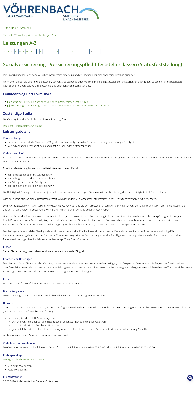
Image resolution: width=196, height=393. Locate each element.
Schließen (25, 27)
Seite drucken (10, 27)
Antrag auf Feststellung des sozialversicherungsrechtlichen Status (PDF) (49, 101)
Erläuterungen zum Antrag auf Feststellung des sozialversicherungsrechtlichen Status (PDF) (60, 105)
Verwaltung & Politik (26, 35)
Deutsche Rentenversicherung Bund (22, 125)
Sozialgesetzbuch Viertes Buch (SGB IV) (24, 359)
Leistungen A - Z (48, 35)
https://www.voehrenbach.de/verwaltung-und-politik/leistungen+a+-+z (79, 388)
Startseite (8, 35)
